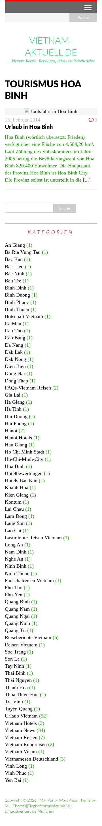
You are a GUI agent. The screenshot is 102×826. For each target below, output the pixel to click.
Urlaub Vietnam (21, 716)
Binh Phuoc (17, 302)
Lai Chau (14, 509)
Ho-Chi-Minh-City (24, 459)
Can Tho (14, 330)
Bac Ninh (14, 273)
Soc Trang (15, 652)
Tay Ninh (14, 666)
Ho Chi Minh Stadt (24, 452)
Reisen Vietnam (21, 645)
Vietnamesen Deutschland (31, 759)
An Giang (15, 245)
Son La (12, 659)
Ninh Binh (15, 566)
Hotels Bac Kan (21, 480)
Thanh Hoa (16, 687)
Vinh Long (16, 766)
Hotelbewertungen (23, 473)
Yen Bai (13, 780)
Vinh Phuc (15, 773)
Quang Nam (17, 609)
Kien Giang (17, 495)
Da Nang (14, 345)
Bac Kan (14, 259)
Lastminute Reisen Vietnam (33, 537)
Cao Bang (15, 337)
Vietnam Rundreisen (26, 744)
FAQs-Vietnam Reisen (28, 388)
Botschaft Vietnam (24, 316)
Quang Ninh (17, 623)
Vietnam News (20, 730)
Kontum (13, 502)
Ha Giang (15, 402)
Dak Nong (15, 359)
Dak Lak (14, 352)
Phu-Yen (13, 594)
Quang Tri (15, 630)
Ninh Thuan (17, 573)
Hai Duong (16, 416)
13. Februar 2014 (22, 120)
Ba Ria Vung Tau (23, 252)
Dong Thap (16, 381)
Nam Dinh (15, 552)
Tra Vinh (14, 701)
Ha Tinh (13, 409)
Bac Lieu (14, 266)
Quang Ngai (17, 616)
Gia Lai (12, 395)
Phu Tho (13, 587)
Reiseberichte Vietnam (28, 637)
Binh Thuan (17, 309)
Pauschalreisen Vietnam (29, 580)
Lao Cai (13, 530)
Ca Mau (13, 323)
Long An (14, 545)
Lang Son (15, 523)
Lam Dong (16, 516)
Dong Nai (15, 373)
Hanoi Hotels (18, 437)
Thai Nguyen (18, 680)
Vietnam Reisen (21, 737)
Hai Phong (16, 423)
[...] (87, 180)
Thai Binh (15, 673)
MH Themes (15, 806)
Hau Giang (16, 445)
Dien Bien (15, 366)
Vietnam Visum (21, 751)
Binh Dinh (15, 288)
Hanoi (11, 430)
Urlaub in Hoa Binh (29, 127)
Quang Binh (17, 601)
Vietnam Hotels (21, 723)
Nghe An (14, 559)
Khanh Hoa (16, 487)
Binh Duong (17, 295)
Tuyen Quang (19, 709)
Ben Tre (13, 281)
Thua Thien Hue (22, 694)
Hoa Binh (15, 466)
